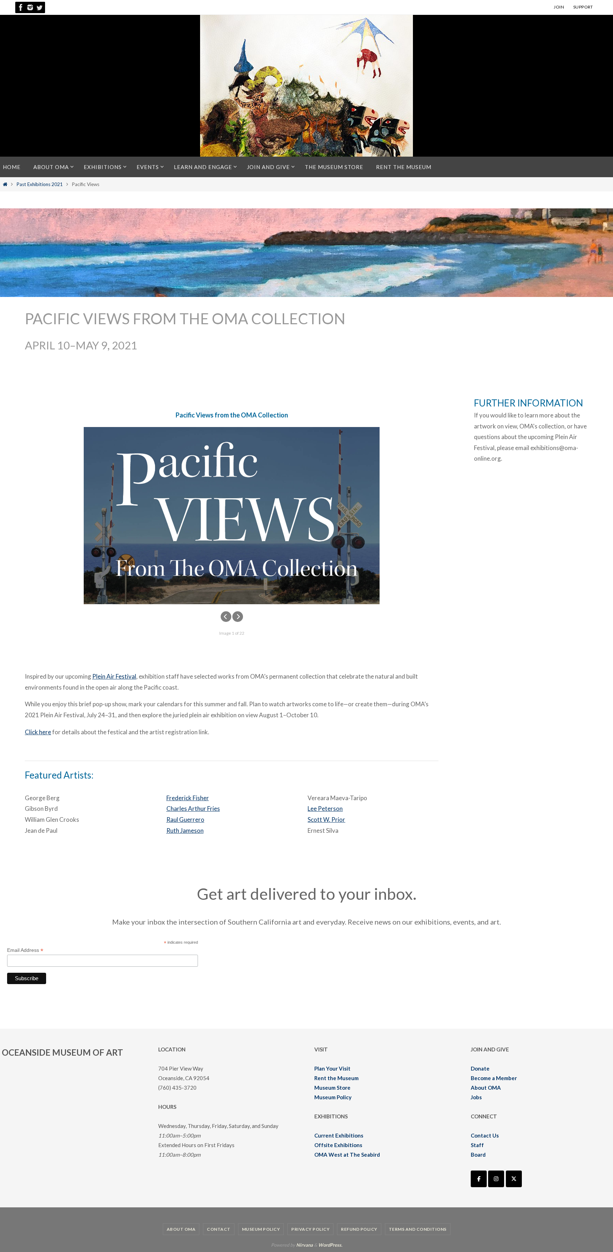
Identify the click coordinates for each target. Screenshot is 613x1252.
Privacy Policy (310, 1229)
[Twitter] (39, 7)
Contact (219, 1229)
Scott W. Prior (326, 819)
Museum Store (332, 1087)
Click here (38, 732)
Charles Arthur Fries (193, 808)
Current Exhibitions (338, 1135)
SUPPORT (583, 7)
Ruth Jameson (185, 830)
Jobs (476, 1097)
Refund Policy (359, 1229)
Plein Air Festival (114, 676)
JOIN (559, 7)
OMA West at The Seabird (347, 1154)
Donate (480, 1068)
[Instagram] (30, 7)
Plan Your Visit (332, 1068)
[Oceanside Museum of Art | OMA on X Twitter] (514, 1178)
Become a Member (494, 1078)
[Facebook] (21, 7)
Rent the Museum (336, 1078)
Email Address (25, 950)
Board (478, 1154)
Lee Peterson (325, 808)
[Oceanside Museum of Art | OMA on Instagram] (496, 1178)
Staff (477, 1145)
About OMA (486, 1087)
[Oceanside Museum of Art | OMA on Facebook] (479, 1178)
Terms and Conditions (418, 1229)
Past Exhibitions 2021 (39, 184)
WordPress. (330, 1245)
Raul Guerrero (185, 819)
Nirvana (304, 1245)
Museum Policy (333, 1097)
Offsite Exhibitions (338, 1145)
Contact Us (485, 1135)
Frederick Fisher (187, 798)
